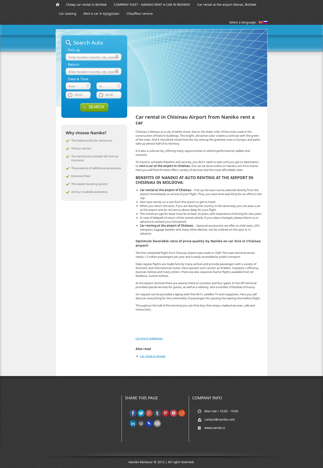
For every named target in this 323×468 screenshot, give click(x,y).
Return (73, 64)
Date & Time (78, 79)
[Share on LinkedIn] (132, 426)
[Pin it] (165, 416)
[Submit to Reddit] (181, 416)
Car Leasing (67, 13)
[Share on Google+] (149, 416)
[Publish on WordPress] (141, 426)
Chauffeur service (140, 13)
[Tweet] (141, 416)
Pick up (74, 50)
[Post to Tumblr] (157, 416)
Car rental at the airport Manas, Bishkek (226, 4)
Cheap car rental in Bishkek (86, 4)
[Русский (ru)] (265, 23)
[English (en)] (261, 23)
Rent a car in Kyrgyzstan (101, 13)
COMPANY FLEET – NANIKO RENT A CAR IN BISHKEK (152, 4)
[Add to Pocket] (173, 416)
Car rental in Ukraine (152, 356)
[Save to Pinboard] (149, 426)
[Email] (157, 426)
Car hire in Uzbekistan (149, 338)
